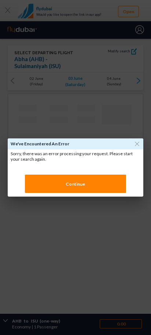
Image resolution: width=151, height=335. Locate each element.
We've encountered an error (40, 143)
